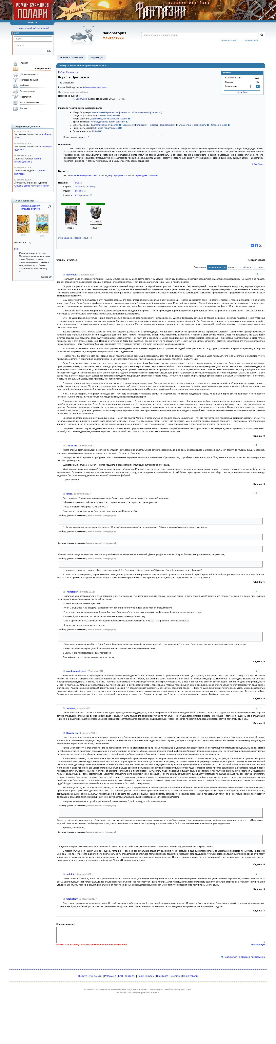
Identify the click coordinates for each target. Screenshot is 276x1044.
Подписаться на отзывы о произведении (244, 957)
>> (20, 271)
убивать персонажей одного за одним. (80, 521)
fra (95, 976)
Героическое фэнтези (116, 112)
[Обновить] (49, 208)
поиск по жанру (229, 40)
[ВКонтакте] (252, 245)
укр (100, 976)
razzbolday (72, 899)
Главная (24, 63)
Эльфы (140, 125)
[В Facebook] (256, 245)
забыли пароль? (41, 28)
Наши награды (145, 976)
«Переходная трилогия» (145, 175)
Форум (23, 108)
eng (90, 976)
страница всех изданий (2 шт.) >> (75, 238)
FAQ (120, 976)
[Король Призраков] (70, 224)
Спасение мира (219, 125)
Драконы (127, 125)
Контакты (130, 976)
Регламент (110, 976)
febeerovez (72, 274)
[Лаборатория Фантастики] (83, 36)
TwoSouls (258, 164)
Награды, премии (29, 80)
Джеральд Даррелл (30, 206)
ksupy (69, 493)
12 (87, 137)
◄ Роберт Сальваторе (71, 57)
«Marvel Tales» (41, 186)
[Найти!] (261, 35)
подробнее (242, 92)
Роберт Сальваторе (68, 72)
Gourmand (71, 445)
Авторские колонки (29, 102)
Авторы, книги (43, 68)
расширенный (251, 40)
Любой (95, 131)
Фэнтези (96, 112)
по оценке (259, 267)
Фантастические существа (104, 125)
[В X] (260, 245)
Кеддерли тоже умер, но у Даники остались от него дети (89, 548)
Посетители (26, 97)
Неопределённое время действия (108, 121)
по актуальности (217, 267)
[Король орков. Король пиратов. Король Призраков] (95, 224)
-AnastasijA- (72, 592)
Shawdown (72, 733)
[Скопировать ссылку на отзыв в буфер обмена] (64, 274)
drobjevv (70, 708)
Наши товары (190, 976)
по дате (232, 267)
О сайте (82, 976)
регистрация (24, 28)
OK (47, 51)
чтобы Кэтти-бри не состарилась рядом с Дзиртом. (87, 564)
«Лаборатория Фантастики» (144, 992)
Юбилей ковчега (30, 209)
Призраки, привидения (160, 125)
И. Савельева (80, 99)
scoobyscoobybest (76, 671)
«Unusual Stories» (23, 186)
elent (16, 249)
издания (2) (97, 57)
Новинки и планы (29, 74)
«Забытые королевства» (93, 87)
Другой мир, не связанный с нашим (109, 118)
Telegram (175, 976)
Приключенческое (107, 115)
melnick (70, 874)
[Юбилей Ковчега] (23, 232)
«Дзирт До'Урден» (115, 175)
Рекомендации (27, 91)
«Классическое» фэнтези (145, 112)
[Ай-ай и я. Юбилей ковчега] (42, 232)
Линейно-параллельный (106, 128)
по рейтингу (245, 267)
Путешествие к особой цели (191, 125)
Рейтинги (24, 85)
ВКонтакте (162, 976)
